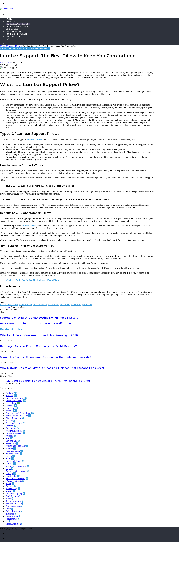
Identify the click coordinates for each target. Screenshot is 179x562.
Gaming (9, 473)
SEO (8, 438)
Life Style (12, 29)
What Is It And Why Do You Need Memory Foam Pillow (32, 280)
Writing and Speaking (15, 446)
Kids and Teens (12, 453)
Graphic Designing (14, 493)
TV (7, 521)
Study (8, 458)
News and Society (14, 503)
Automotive (11, 428)
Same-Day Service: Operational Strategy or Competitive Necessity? (45, 357)
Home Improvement (18, 26)
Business (11, 21)
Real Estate (11, 443)
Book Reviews (12, 496)
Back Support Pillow (9, 304)
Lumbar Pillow (25, 304)
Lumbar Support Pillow (81, 304)
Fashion (9, 410)
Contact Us (13, 36)
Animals (9, 486)
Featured (9, 395)
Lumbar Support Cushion (59, 304)
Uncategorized (12, 516)
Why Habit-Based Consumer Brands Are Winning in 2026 (39, 335)
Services (9, 405)
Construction (11, 476)
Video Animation (13, 524)
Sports (8, 483)
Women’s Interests (14, 481)
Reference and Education (17, 415)
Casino (9, 456)
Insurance (10, 514)
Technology (13, 31)
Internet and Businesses (16, 466)
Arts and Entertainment (16, 471)
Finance (9, 421)
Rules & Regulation (18, 34)
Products (9, 436)
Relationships (11, 519)
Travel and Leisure (14, 423)
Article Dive (5, 62)
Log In (9, 39)
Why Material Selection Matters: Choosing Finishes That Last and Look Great (52, 367)
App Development (14, 433)
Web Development (14, 431)
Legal (8, 468)
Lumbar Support (40, 304)
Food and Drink (13, 451)
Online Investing (13, 511)
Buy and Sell (11, 441)
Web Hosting (11, 488)
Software (10, 426)
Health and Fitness (18, 24)
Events (9, 498)
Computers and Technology (18, 413)
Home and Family (24, 48)
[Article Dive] (6, 9)
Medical (9, 448)
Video (8, 509)
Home (9, 19)
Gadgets (9, 463)
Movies (9, 491)
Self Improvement (13, 501)
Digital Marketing (13, 418)
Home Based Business (15, 478)
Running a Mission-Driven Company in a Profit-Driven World (41, 346)
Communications (13, 506)
